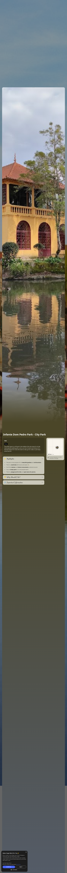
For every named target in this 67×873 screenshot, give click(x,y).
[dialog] (14, 861)
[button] (14, 869)
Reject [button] (20, 866)
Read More (18, 864)
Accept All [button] (8, 866)
